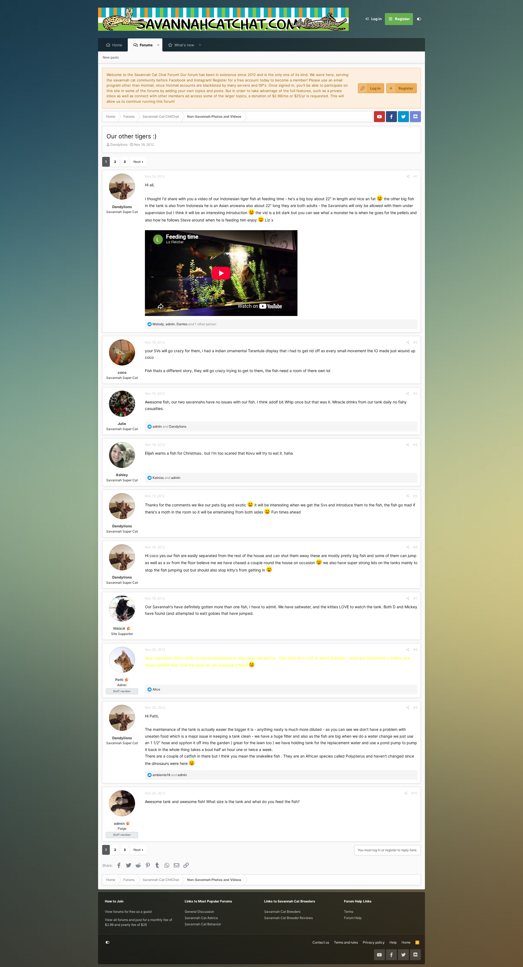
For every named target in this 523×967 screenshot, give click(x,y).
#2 (415, 342)
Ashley (122, 475)
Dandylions (118, 144)
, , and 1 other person (184, 324)
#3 (415, 393)
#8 (415, 649)
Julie (122, 423)
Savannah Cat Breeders (282, 912)
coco (122, 372)
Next (137, 162)
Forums (146, 45)
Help (393, 942)
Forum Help (352, 918)
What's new (184, 45)
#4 (415, 445)
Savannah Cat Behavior (203, 924)
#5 (415, 496)
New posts (111, 57)
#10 (414, 793)
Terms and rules (346, 942)
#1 (415, 176)
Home (117, 45)
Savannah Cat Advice (201, 918)
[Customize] (419, 19)
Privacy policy (374, 942)
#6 (415, 547)
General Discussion (199, 912)
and (169, 426)
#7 (415, 598)
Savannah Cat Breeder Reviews (288, 918)
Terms (348, 912)
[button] (158, 44)
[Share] (408, 176)
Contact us (320, 942)
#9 (415, 708)
